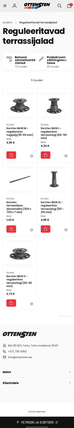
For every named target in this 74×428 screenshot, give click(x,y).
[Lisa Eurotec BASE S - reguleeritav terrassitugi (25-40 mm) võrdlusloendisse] (31, 304)
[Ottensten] (20, 337)
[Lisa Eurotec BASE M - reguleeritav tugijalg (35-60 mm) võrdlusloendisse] (31, 156)
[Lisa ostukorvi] (11, 155)
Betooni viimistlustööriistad (25, 60)
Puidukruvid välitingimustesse (57, 60)
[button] (5, 6)
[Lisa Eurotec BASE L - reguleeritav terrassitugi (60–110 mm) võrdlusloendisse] (66, 156)
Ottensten (40, 411)
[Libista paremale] (67, 62)
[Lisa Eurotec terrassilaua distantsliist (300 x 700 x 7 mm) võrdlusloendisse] (31, 230)
